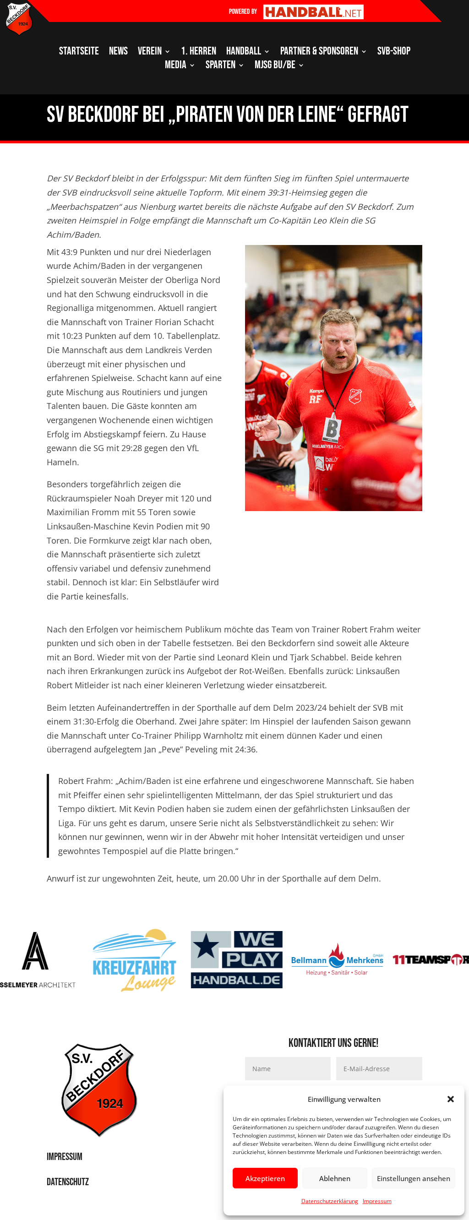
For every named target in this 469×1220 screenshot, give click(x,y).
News (118, 53)
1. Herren (198, 53)
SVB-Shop (393, 53)
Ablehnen (334, 1178)
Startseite (79, 53)
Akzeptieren (265, 1178)
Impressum (377, 1201)
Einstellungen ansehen (413, 1178)
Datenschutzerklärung (329, 1201)
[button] (450, 1099)
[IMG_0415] (333, 507)
